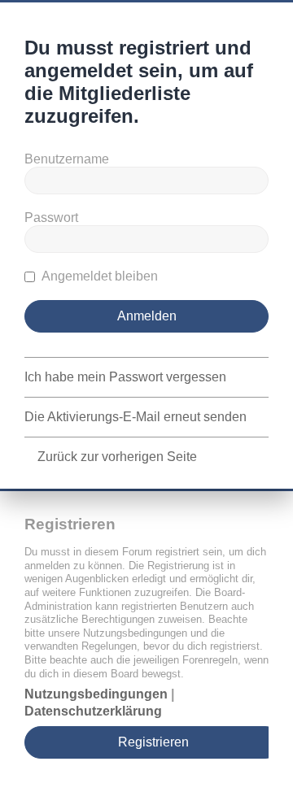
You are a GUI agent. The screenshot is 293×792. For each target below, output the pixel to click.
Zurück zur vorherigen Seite (117, 456)
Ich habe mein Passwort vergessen (125, 377)
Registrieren (153, 742)
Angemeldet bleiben (98, 276)
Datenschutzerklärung (93, 711)
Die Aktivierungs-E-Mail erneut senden (135, 417)
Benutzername (66, 159)
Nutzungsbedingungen (96, 694)
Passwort (51, 217)
